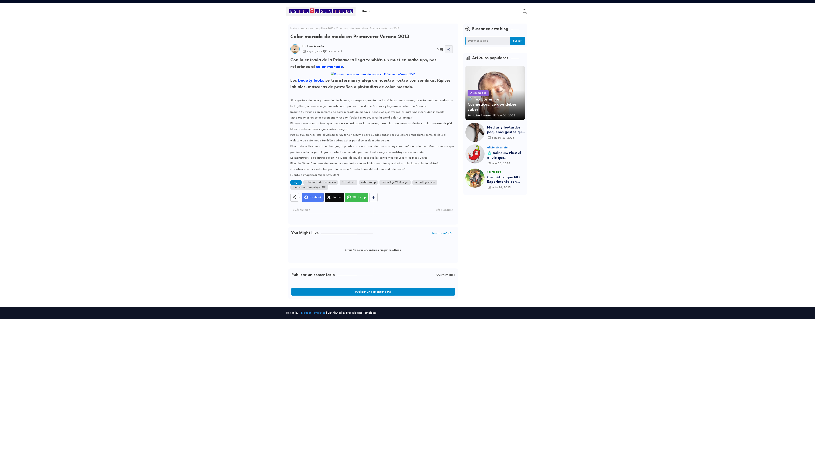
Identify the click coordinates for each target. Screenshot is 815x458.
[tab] (366, 11)
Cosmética (348, 182)
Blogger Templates (313, 312)
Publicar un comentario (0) (373, 291)
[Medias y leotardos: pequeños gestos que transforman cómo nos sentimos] (475, 132)
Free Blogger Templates (361, 312)
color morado (329, 67)
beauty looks (311, 80)
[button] (525, 11)
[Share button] (373, 197)
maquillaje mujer (425, 182)
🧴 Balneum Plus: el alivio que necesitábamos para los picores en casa (505, 155)
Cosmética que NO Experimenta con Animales (503, 180)
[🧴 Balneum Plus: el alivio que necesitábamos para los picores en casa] (475, 153)
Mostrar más (440, 233)
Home (366, 11)
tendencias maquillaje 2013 (316, 28)
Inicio (293, 28)
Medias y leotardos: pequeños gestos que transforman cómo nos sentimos (505, 130)
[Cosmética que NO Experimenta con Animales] (475, 178)
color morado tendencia (320, 182)
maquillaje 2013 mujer (395, 182)
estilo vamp (368, 182)
